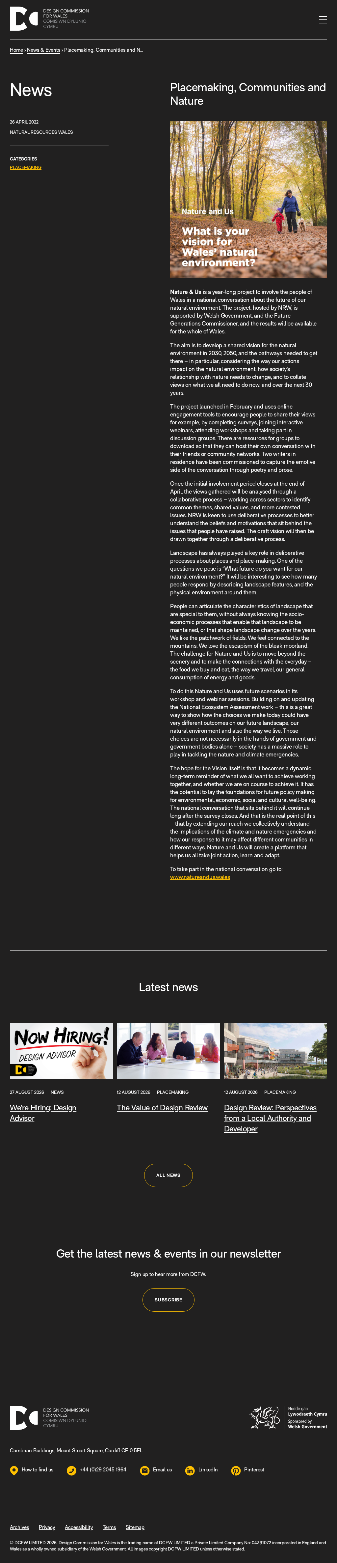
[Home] (49, 20)
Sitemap (135, 1527)
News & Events (43, 50)
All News (168, 1175)
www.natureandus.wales (200, 876)
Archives (19, 1527)
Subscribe (168, 1299)
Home (16, 50)
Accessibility (79, 1527)
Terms (109, 1527)
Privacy (47, 1527)
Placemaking (25, 167)
